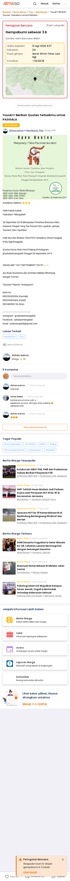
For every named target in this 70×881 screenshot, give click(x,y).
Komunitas (22, 677)
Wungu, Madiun (40, 572)
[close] (63, 859)
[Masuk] (11, 698)
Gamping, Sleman (41, 552)
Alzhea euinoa (16, 130)
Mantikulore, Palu (34, 130)
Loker (19, 633)
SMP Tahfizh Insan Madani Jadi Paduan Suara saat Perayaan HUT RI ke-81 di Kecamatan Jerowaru (40, 493)
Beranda (7, 12)
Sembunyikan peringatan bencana (35, 105)
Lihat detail (30, 872)
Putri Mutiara (23, 572)
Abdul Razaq (23, 552)
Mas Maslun (23, 499)
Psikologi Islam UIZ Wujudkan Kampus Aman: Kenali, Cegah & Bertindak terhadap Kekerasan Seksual (39, 589)
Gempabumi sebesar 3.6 (26, 32)
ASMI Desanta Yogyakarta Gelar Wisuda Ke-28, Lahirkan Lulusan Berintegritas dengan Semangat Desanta (41, 546)
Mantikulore (41, 12)
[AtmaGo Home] (12, 3)
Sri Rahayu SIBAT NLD (27, 476)
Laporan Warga (25, 662)
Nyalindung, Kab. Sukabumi (53, 476)
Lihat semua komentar (35, 427)
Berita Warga (20, 12)
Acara (20, 647)
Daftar (56, 3)
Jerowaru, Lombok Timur (44, 499)
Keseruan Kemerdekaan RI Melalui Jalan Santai (40, 567)
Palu (31, 12)
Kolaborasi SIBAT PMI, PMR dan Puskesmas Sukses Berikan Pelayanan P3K (42, 471)
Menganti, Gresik (53, 595)
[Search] (35, 3)
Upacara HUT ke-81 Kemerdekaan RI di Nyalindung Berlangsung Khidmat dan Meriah (39, 516)
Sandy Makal (16, 396)
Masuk (45, 3)
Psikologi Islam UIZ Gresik (29, 595)
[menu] (65, 4)
